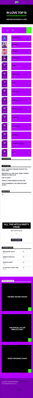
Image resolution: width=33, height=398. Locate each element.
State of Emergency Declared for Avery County (14, 184)
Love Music (16, 10)
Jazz (11, 10)
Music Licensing (23, 381)
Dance (6, 10)
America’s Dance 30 (9, 257)
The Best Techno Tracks (17, 297)
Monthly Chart (6, 285)
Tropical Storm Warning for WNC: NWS (13, 180)
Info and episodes (16, 240)
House (8, 346)
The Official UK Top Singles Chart (17, 328)
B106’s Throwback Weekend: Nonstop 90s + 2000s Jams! (15, 169)
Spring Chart (24, 10)
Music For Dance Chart (17, 359)
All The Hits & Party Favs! (10, 268)
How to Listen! (6, 178)
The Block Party (8, 262)
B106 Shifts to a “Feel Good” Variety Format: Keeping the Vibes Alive (15, 174)
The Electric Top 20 (9, 252)
